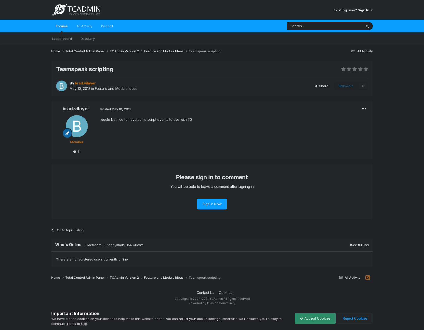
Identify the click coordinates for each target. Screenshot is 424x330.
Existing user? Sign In (352, 10)
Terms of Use (76, 324)
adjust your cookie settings (199, 319)
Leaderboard (62, 39)
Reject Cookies (355, 318)
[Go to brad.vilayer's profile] (61, 86)
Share (322, 86)
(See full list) (359, 245)
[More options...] (364, 109)
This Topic (347, 26)
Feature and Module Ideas (116, 88)
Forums (62, 26)
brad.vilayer (76, 108)
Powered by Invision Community (212, 303)
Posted (115, 109)
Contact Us (205, 292)
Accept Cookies (317, 318)
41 (78, 151)
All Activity (84, 26)
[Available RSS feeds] (368, 277)
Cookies (225, 292)
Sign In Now (212, 204)
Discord (107, 26)
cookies (83, 319)
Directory (88, 39)
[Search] (367, 26)
